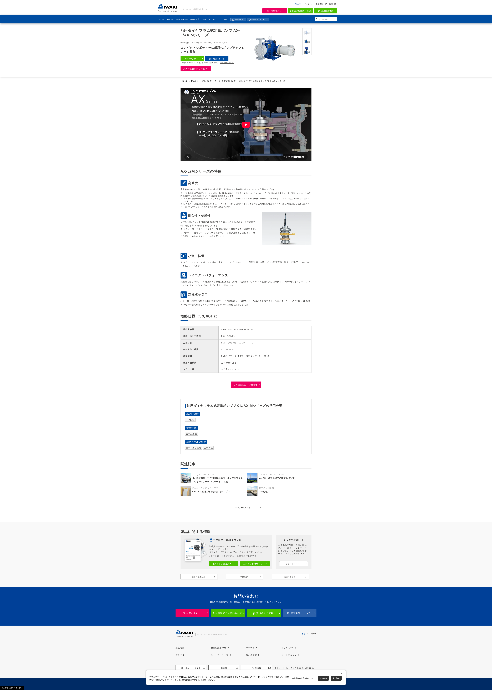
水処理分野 (192, 413)
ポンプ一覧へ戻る (242, 507)
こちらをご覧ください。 (252, 552)
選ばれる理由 (290, 577)
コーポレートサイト (191, 668)
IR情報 (224, 668)
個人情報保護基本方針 (188, 680)
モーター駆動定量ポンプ (225, 81)
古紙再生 (208, 447)
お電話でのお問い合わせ (302, 11)
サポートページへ (293, 564)
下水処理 (190, 419)
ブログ (226, 19)
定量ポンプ (207, 81)
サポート (203, 19)
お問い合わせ (276, 11)
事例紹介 (193, 19)
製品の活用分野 (181, 19)
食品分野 (191, 427)
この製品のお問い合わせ (195, 69)
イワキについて (214, 19)
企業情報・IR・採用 (324, 4)
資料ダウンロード (192, 59)
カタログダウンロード (256, 564)
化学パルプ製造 (193, 447)
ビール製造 (191, 433)
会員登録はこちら (227, 63)
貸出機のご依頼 (327, 11)
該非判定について (217, 59)
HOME (161, 19)
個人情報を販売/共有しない (12, 688)
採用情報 (256, 668)
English (308, 4)
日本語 (298, 4)
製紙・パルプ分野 (196, 441)
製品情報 (170, 19)
